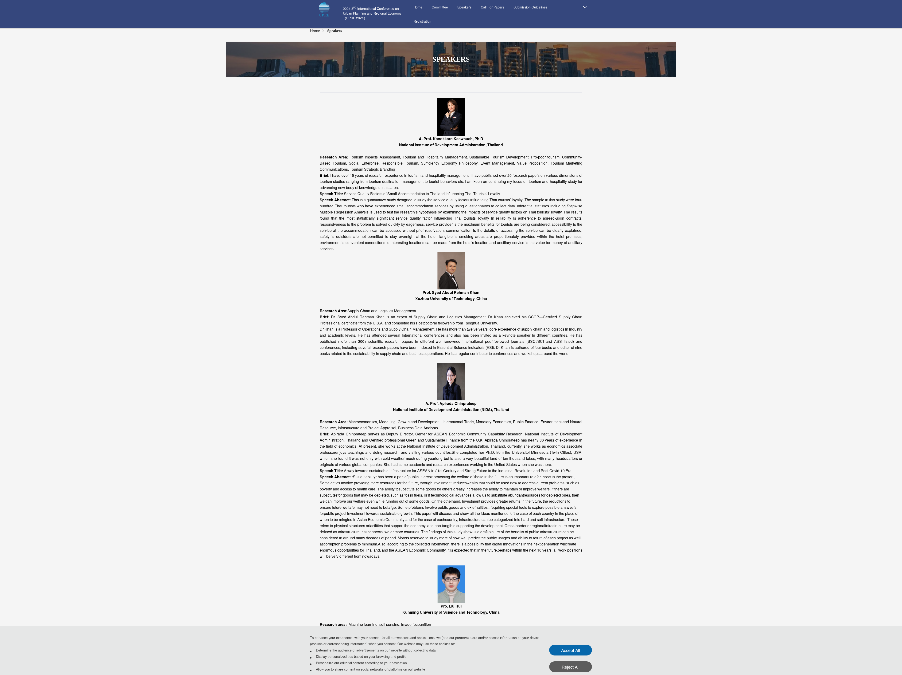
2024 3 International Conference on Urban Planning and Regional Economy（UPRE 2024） (372, 13)
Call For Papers (492, 7)
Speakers (464, 7)
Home (417, 7)
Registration (422, 21)
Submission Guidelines (530, 7)
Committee (440, 7)
